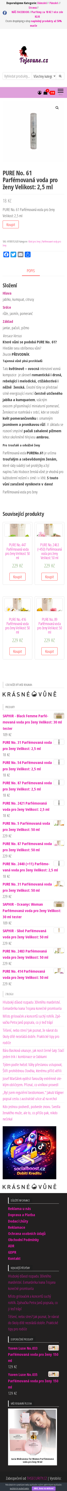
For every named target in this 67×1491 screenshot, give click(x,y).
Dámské (42, 3)
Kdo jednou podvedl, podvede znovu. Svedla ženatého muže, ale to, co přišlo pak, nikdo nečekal (31, 1112)
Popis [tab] (31, 270)
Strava (32, 8)
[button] (57, 108)
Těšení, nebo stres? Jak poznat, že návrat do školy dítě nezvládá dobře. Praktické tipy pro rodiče (31, 1036)
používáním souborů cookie (19, 1488)
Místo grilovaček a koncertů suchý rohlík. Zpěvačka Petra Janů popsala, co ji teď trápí (33, 1302)
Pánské (53, 3)
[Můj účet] (40, 92)
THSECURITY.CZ (37, 1478)
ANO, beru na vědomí (43, 1488)
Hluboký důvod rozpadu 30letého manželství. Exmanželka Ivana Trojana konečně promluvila (31, 1282)
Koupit (10, 224)
